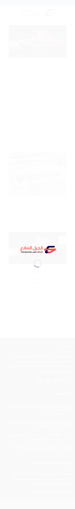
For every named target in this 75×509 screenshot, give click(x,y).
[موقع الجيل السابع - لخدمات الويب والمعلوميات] (37, 249)
